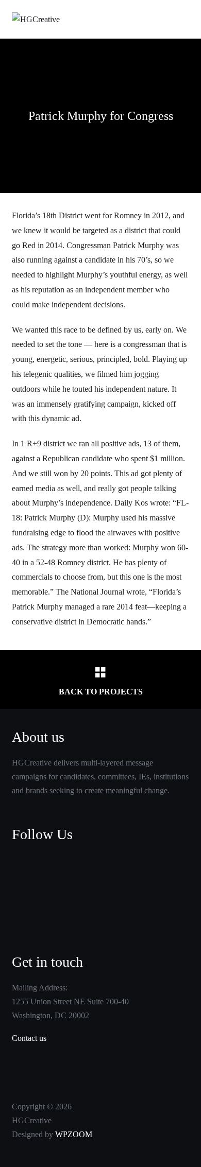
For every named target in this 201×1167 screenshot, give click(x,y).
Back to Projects (101, 691)
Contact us (29, 1038)
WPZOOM (73, 1134)
